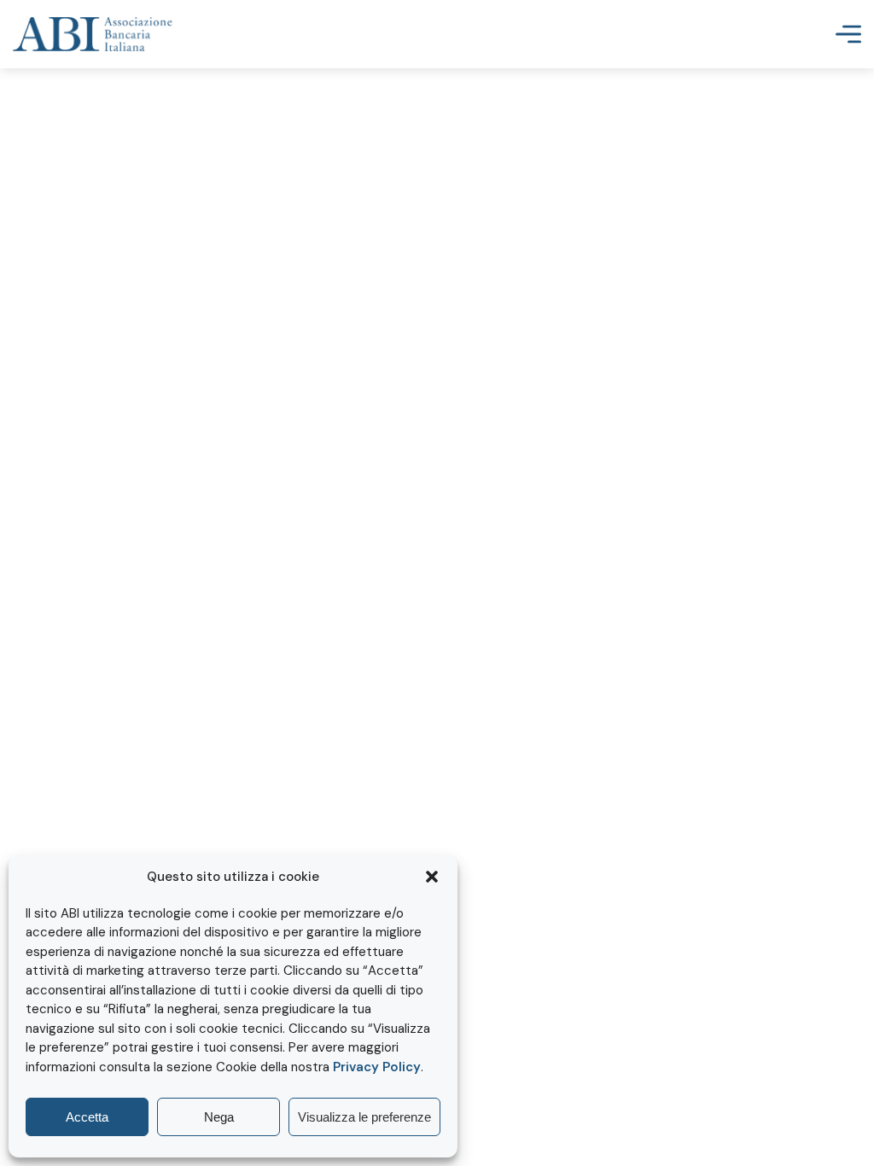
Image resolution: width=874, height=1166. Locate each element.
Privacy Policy (377, 1067)
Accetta (87, 1117)
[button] (431, 876)
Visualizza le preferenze (364, 1117)
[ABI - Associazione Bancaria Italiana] (92, 34)
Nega (219, 1117)
